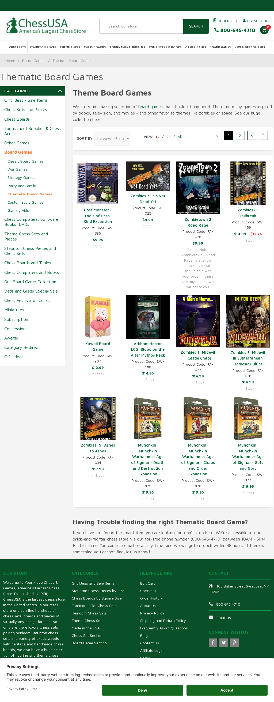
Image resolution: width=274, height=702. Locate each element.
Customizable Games (25, 202)
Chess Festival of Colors (27, 300)
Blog (144, 635)
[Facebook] (213, 642)
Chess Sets (17, 47)
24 (168, 136)
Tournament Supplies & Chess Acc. (32, 131)
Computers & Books (165, 47)
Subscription (16, 319)
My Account (258, 20)
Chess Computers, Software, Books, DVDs (32, 222)
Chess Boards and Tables (27, 262)
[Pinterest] (234, 642)
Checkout (148, 590)
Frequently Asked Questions (164, 628)
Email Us (223, 617)
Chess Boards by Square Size (97, 598)
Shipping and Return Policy (163, 620)
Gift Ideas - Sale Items (26, 100)
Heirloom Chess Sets (89, 613)
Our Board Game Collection (30, 281)
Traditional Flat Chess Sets (94, 605)
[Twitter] (223, 642)
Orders (224, 20)
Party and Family (21, 185)
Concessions (15, 328)
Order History (151, 598)
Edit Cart (147, 583)
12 (157, 136)
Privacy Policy (152, 613)
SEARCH (196, 26)
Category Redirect (22, 347)
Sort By (85, 138)
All (180, 136)
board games (150, 106)
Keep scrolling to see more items (107, 515)
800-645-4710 (237, 30)
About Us (148, 605)
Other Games (195, 47)
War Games (17, 169)
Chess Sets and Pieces (25, 109)
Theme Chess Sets (88, 620)
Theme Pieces (70, 47)
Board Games (220, 47)
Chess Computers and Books (31, 272)
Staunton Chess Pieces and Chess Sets (30, 251)
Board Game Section (89, 643)
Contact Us (149, 643)
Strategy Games (21, 177)
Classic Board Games (25, 161)
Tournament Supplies (127, 47)
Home (10, 60)
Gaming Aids (18, 210)
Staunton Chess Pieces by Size (98, 590)
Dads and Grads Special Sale (31, 291)
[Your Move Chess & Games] (45, 25)
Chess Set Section (87, 635)
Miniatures (14, 309)
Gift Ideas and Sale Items (93, 583)
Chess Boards (95, 47)
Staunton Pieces (42, 47)
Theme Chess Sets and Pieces (26, 236)
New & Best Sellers (249, 47)
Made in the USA (86, 628)
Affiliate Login (151, 650)
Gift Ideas (13, 356)
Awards (11, 338)
